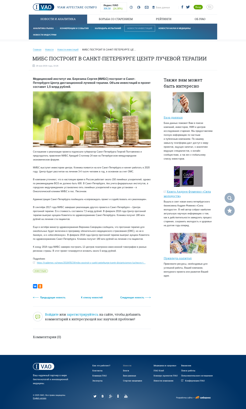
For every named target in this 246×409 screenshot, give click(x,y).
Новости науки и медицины (174, 28)
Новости (127, 365)
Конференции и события (74, 28)
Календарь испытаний (108, 28)
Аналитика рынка (43, 28)
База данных (129, 375)
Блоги (126, 370)
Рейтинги (163, 19)
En (209, 7)
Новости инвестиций (139, 28)
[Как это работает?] (130, 7)
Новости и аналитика (58, 19)
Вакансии (186, 365)
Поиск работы (188, 370)
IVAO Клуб (159, 370)
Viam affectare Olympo (76, 7)
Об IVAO (200, 19)
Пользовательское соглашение (197, 375)
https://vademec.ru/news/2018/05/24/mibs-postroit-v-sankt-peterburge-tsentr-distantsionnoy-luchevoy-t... (91, 262)
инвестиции (40, 271)
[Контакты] (146, 7)
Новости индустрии (44, 35)
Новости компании (163, 380)
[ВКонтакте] (35, 286)
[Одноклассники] (40, 286)
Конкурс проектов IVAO (166, 375)
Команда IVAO (99, 375)
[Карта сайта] (138, 7)
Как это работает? (101, 365)
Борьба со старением (116, 19)
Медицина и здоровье (165, 365)
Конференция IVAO (195, 380)
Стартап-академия (132, 380)
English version (39, 398)
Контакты (97, 370)
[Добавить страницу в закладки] (230, 211)
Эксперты (97, 380)
